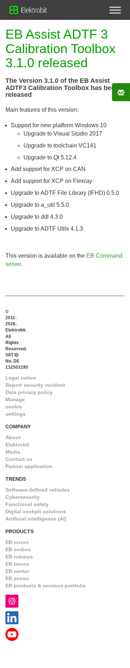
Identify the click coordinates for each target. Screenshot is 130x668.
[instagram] (11, 601)
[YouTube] (11, 634)
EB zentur (17, 571)
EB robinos (19, 557)
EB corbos (18, 549)
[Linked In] (11, 618)
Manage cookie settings (15, 407)
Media (12, 452)
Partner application (28, 466)
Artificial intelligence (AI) (35, 519)
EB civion (17, 542)
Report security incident (35, 385)
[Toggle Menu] (115, 10)
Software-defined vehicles (37, 490)
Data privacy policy (29, 392)
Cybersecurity (22, 497)
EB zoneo (17, 578)
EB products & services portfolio (45, 585)
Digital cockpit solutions (35, 511)
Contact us (18, 459)
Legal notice (20, 378)
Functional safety (27, 504)
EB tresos (17, 564)
